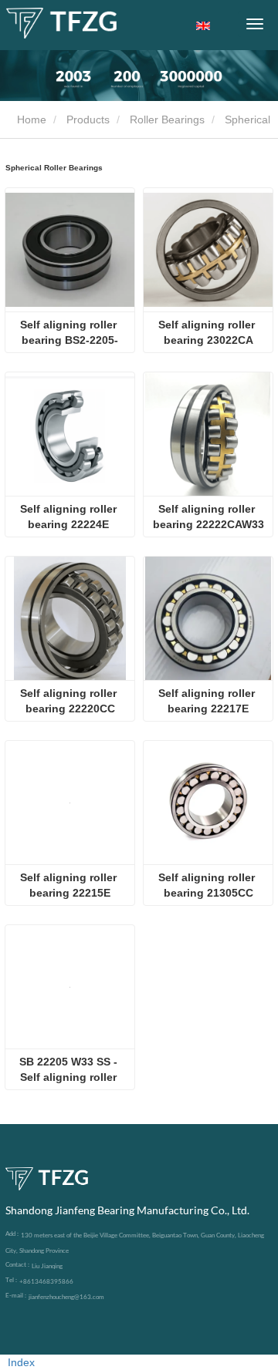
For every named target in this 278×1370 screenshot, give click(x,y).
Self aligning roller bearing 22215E (70, 885)
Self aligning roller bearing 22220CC (70, 701)
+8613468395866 (46, 1281)
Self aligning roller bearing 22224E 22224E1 (70, 517)
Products (88, 119)
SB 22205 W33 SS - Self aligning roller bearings (69, 1070)
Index (21, 1362)
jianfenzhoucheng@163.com (66, 1297)
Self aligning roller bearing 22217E (208, 701)
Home (30, 119)
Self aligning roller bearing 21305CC (208, 885)
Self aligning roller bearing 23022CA (208, 332)
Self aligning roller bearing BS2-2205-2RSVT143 (70, 333)
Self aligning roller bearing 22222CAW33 (208, 516)
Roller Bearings (167, 119)
